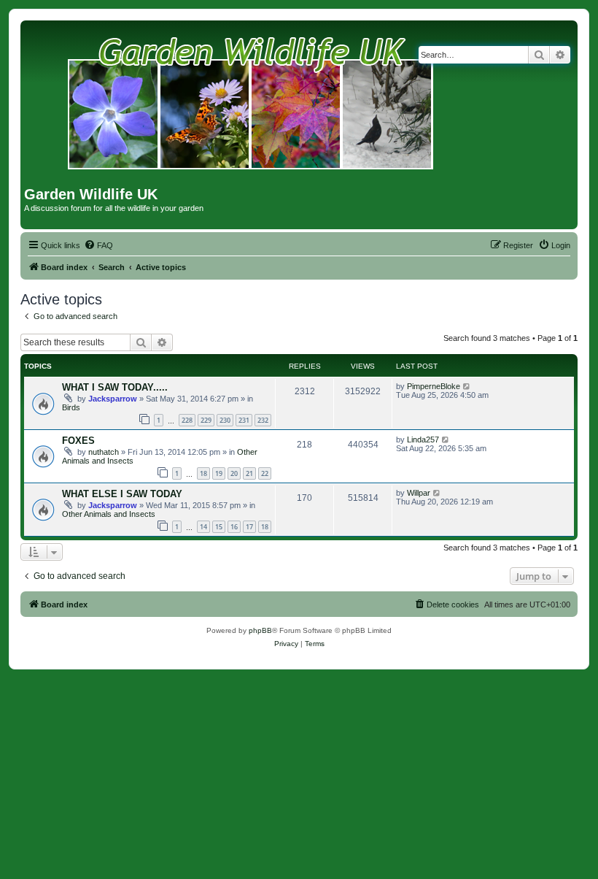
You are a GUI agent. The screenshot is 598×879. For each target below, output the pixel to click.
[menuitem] (98, 245)
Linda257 (423, 439)
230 (225, 420)
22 (264, 473)
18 (203, 473)
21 (249, 473)
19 (218, 473)
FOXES (78, 440)
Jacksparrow (112, 398)
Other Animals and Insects (108, 514)
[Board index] (251, 105)
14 (203, 526)
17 (249, 526)
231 (243, 420)
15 (218, 526)
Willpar (418, 492)
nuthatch (103, 452)
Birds (71, 407)
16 (234, 526)
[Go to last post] (467, 386)
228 (187, 420)
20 (234, 473)
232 (262, 420)
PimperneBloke (433, 386)
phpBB (260, 630)
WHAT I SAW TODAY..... (115, 387)
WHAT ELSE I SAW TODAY (122, 493)
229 (206, 420)
